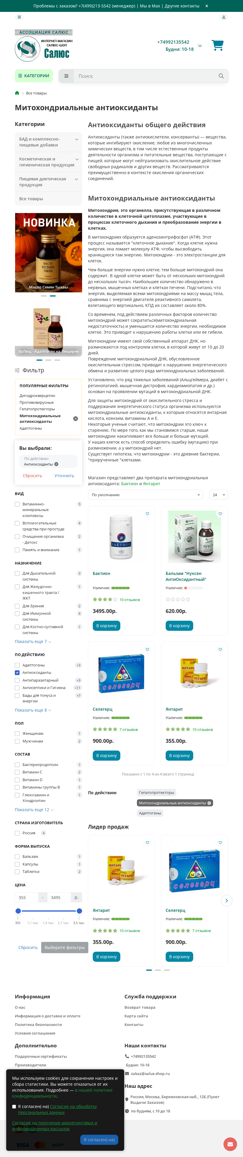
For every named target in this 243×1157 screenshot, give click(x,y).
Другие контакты (182, 6)
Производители (30, 1065)
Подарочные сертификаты (41, 1056)
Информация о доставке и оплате (47, 1016)
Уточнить (64, 475)
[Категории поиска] (66, 76)
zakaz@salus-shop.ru (150, 1073)
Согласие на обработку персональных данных (57, 1109)
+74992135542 (173, 42)
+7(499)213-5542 (95, 6)
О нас (20, 1007)
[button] (44, 296)
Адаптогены (31, 428)
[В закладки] (147, 513)
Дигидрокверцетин (37, 395)
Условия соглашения (35, 1033)
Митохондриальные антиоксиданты (40, 418)
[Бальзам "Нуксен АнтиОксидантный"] (194, 536)
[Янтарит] (194, 672)
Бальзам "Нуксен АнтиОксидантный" (186, 576)
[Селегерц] (122, 672)
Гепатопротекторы (37, 409)
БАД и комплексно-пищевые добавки (39, 142)
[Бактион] (122, 536)
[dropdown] (19, 17)
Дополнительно (36, 1045)
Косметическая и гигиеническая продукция (46, 162)
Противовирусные (37, 402)
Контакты (133, 1024)
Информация (32, 996)
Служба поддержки (150, 996)
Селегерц (102, 709)
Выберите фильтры (65, 947)
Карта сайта (136, 1016)
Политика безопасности (38, 1024)
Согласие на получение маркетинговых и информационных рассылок (54, 1125)
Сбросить (32, 475)
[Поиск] (221, 76)
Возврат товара (140, 1007)
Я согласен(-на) (57, 1109)
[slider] (18, 911)
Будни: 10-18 (137, 1065)
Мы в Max (150, 6)
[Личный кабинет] (223, 17)
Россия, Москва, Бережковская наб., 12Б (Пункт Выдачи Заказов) (175, 1099)
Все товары (31, 198)
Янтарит (151, 483)
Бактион (129, 483)
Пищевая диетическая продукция (42, 181)
